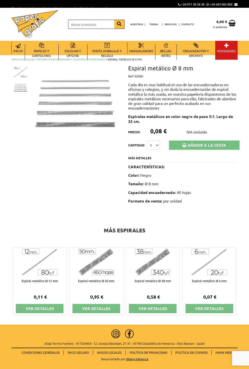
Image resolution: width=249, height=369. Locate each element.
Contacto (187, 24)
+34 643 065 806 (221, 4)
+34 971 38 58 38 (192, 4)
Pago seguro (78, 352)
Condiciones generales (40, 352)
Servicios (171, 24)
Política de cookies (191, 352)
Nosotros (136, 24)
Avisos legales (109, 352)
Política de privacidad (148, 352)
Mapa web (223, 352)
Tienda (153, 24)
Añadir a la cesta (206, 145)
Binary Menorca (137, 359)
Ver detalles (40, 308)
